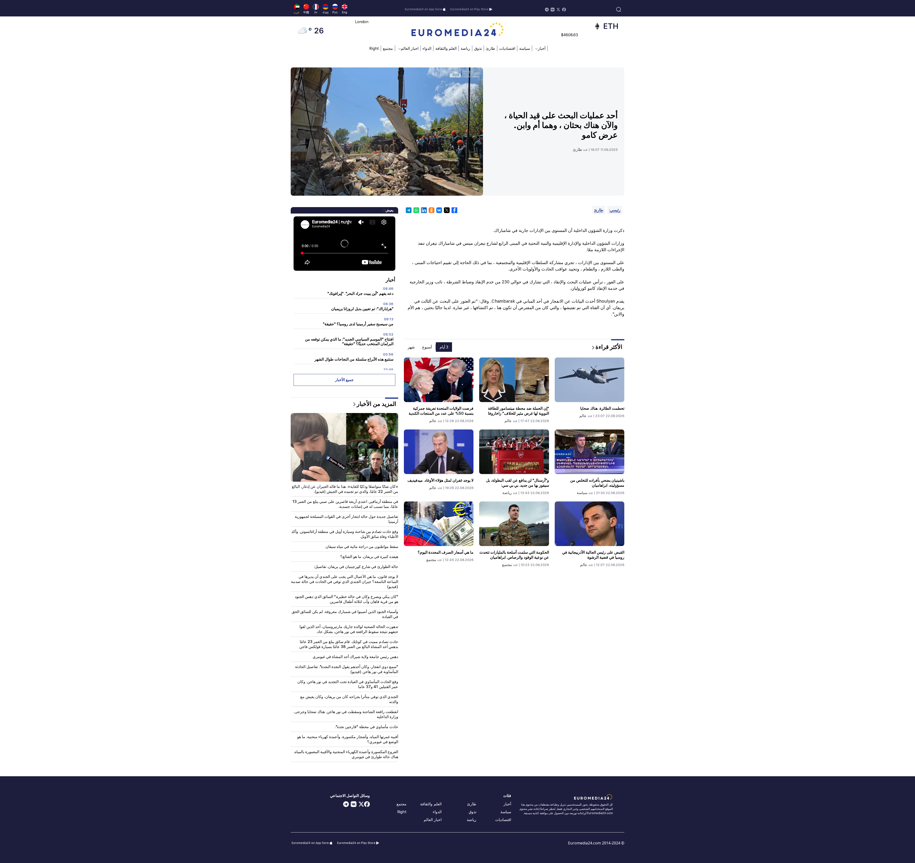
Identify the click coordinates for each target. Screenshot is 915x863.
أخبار (507, 804)
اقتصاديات (507, 48)
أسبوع (427, 347)
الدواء (426, 48)
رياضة (465, 48)
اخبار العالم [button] (409, 48)
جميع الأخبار (344, 380)
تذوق (478, 48)
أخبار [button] (541, 48)
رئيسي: (614, 210)
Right (374, 48)
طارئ (490, 48)
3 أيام (444, 347)
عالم (583, 416)
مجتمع (388, 48)
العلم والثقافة (446, 48)
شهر (411, 347)
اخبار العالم (433, 819)
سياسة (524, 48)
